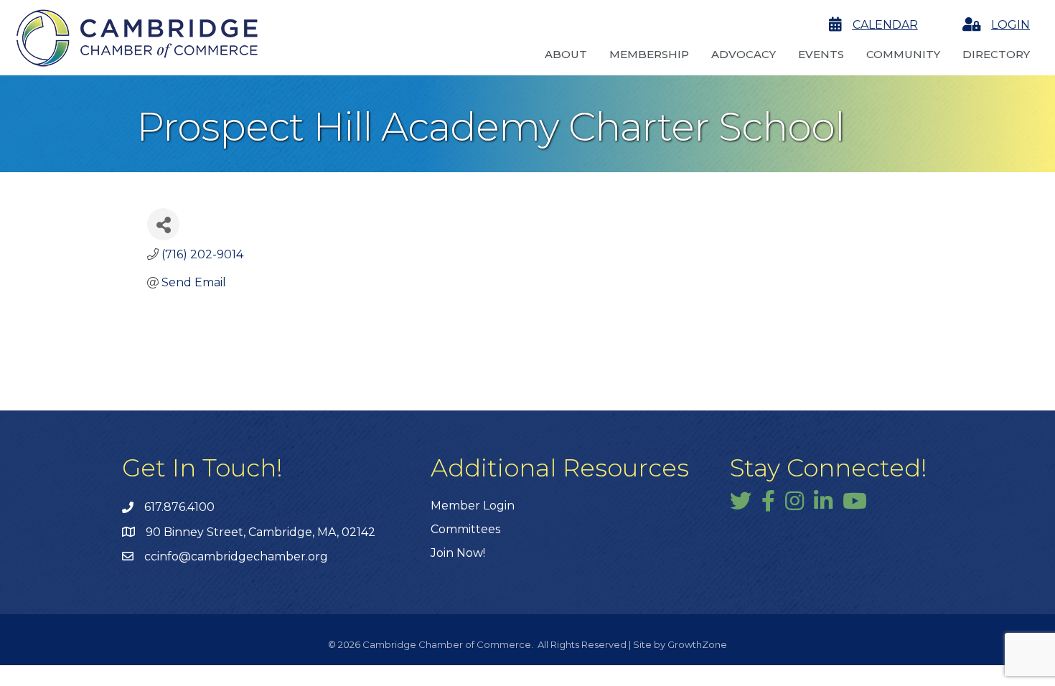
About (566, 54)
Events (821, 54)
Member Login (473, 505)
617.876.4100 (179, 507)
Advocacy (743, 54)
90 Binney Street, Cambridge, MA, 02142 (260, 532)
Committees (465, 529)
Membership (649, 54)
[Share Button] (163, 224)
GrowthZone (697, 644)
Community (903, 54)
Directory (996, 54)
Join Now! (458, 553)
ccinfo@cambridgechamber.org (236, 556)
